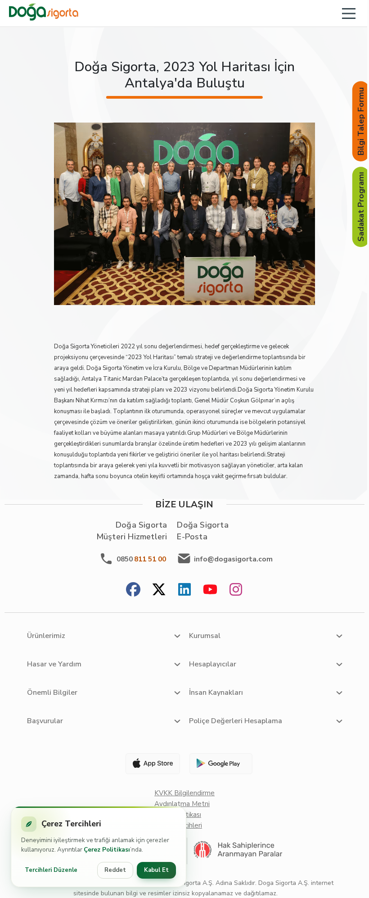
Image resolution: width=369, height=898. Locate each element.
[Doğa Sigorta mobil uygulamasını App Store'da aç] (149, 763)
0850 (141, 559)
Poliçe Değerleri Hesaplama (235, 721)
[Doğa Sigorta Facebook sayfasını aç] (133, 590)
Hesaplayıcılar (212, 664)
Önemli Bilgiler (52, 692)
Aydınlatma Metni (182, 803)
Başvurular (45, 721)
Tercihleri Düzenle (51, 870)
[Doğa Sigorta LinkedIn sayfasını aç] (184, 590)
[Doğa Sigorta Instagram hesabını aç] (236, 590)
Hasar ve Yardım (54, 664)
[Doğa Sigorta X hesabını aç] (159, 590)
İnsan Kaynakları (216, 692)
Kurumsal (204, 636)
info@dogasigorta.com (233, 559)
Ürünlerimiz (46, 636)
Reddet (115, 870)
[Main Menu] (349, 13)
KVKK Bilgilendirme (184, 793)
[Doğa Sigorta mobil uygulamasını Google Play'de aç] (220, 763)
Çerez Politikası (107, 849)
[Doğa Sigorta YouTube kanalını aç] (210, 590)
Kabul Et (156, 870)
